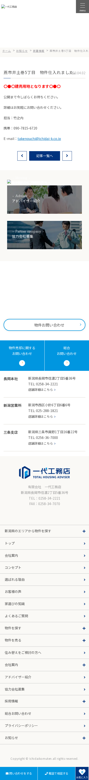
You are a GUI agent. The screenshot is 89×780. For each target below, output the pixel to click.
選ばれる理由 (15, 579)
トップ (10, 543)
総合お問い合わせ (18, 713)
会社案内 (11, 555)
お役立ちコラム (12, 763)
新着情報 (8, 755)
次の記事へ (67, 156)
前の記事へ (22, 156)
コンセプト (13, 567)
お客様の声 (13, 591)
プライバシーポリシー (21, 725)
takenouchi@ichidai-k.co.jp (39, 138)
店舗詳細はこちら (40, 389)
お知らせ (8, 747)
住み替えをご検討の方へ (23, 652)
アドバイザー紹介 (18, 677)
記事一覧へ (44, 155)
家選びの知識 (15, 603)
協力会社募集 (15, 689)
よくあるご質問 (16, 615)
